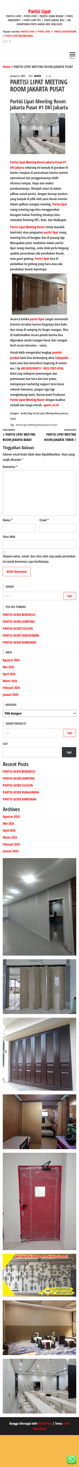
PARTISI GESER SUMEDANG (19, 642)
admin (38, 76)
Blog (30, 413)
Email (44, 520)
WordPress (45, 1423)
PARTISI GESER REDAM (65, 31)
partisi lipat (51, 232)
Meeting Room (35, 227)
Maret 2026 (10, 681)
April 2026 (9, 674)
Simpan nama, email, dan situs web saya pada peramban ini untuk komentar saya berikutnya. (39, 559)
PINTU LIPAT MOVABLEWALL (19, 35)
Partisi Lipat (39, 11)
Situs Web (9, 536)
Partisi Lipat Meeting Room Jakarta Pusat (36, 424)
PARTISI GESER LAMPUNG (19, 621)
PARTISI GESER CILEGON (18, 628)
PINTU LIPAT (44, 31)
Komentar (10, 466)
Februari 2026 (11, 687)
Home (6, 66)
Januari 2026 (10, 694)
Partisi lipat (59, 204)
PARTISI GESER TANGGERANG (21, 635)
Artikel (23, 413)
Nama (7, 520)
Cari (5, 743)
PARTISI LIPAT (28, 31)
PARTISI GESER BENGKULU (19, 614)
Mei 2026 (8, 667)
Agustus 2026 (11, 660)
